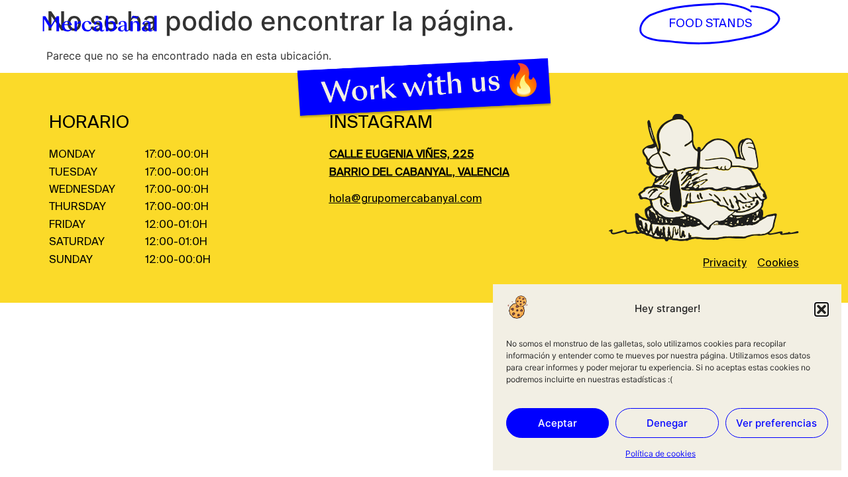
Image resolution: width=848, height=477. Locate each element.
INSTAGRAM (381, 122)
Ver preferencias (776, 423)
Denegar (667, 423)
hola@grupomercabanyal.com (405, 199)
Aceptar (557, 423)
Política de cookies (660, 453)
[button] (821, 309)
